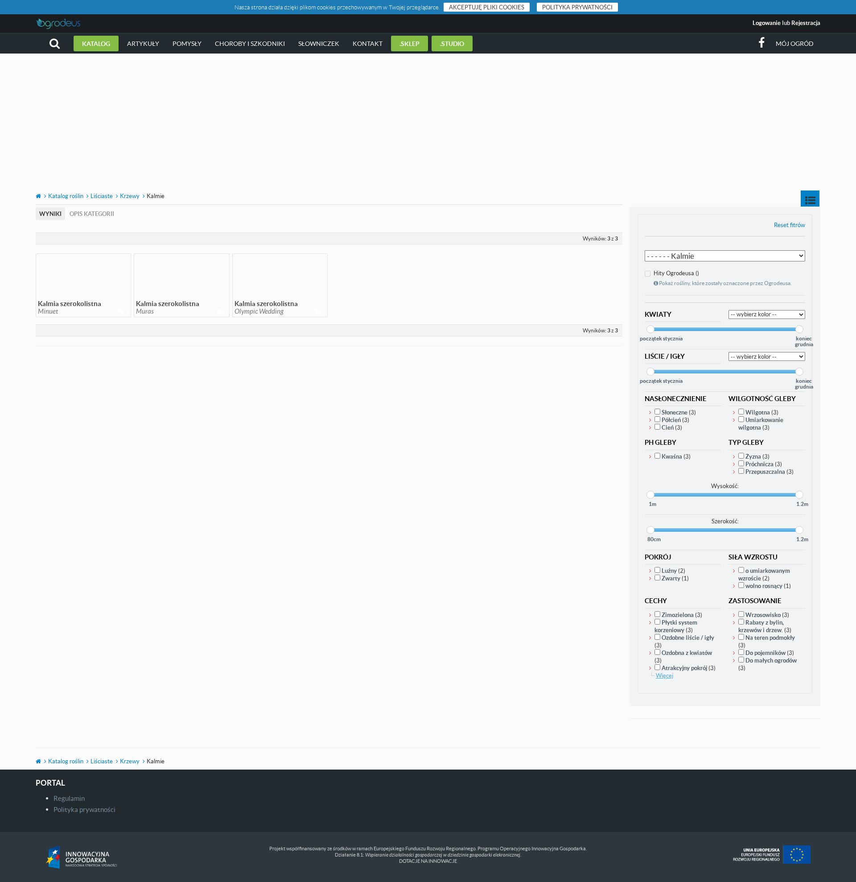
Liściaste (102, 195)
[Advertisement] (428, 120)
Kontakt (368, 43)
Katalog (96, 43)
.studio (452, 43)
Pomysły (187, 43)
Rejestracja (805, 22)
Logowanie (767, 22)
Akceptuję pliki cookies (486, 7)
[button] (54, 43)
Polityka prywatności (577, 7)
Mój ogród (795, 43)
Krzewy (130, 195)
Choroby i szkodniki (250, 43)
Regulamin (69, 798)
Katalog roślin (65, 195)
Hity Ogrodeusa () (723, 277)
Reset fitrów (789, 224)
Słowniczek (318, 43)
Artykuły (143, 43)
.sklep (409, 43)
